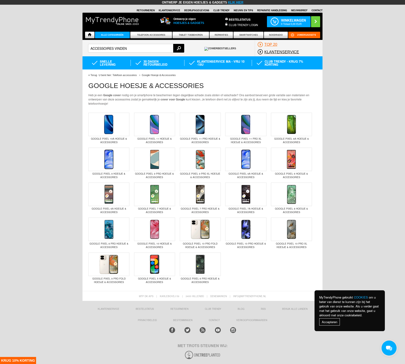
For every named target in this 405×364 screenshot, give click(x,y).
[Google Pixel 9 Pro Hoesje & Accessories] (154, 160)
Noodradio (276, 35)
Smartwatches (248, 35)
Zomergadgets (306, 35)
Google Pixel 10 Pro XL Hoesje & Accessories (291, 245)
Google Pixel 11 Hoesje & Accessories (154, 140)
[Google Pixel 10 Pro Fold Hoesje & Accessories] (200, 230)
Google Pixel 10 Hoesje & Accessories (154, 245)
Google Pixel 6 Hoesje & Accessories (291, 175)
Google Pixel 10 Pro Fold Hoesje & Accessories (200, 245)
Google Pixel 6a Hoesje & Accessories (109, 210)
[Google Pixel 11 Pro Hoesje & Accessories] (200, 125)
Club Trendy (221, 10)
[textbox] (136, 48)
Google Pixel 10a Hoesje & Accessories (109, 140)
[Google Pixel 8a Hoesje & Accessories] (291, 125)
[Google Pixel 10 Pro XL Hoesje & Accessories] (291, 230)
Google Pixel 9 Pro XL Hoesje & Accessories (200, 175)
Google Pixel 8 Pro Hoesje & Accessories (109, 245)
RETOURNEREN (146, 10)
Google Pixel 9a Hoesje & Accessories (246, 175)
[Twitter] (187, 330)
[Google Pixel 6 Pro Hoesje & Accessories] (200, 265)
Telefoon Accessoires (151, 35)
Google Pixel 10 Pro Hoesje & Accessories (246, 245)
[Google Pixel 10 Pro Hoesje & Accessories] (245, 230)
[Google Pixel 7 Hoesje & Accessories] (154, 195)
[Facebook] (172, 330)
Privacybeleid (147, 320)
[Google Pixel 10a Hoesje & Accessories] (108, 125)
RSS (263, 308)
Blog (241, 308)
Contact (316, 10)
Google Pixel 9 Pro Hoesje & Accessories (154, 175)
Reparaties (221, 35)
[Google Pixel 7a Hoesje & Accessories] (245, 195)
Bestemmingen (182, 320)
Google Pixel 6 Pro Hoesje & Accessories (200, 280)
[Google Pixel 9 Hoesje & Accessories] (108, 160)
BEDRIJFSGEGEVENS (196, 10)
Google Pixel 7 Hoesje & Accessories (154, 210)
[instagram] (233, 330)
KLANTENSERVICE (169, 10)
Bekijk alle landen (295, 308)
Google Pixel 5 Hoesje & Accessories (154, 280)
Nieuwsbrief (299, 10)
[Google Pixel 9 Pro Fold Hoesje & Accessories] (108, 265)
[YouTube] (218, 330)
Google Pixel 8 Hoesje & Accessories (291, 210)
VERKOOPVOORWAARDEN (251, 320)
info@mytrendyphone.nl (249, 296)
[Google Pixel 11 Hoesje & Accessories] (154, 125)
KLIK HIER (235, 2)
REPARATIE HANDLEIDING (272, 10)
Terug (93, 75)
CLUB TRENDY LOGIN (243, 25)
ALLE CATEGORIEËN (112, 35)
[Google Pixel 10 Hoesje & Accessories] (154, 230)
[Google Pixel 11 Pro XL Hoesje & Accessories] (245, 125)
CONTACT (214, 320)
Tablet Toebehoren (191, 35)
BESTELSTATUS (240, 19)
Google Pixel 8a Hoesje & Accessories (291, 140)
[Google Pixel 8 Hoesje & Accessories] (291, 195)
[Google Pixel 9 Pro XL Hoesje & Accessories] (200, 160)
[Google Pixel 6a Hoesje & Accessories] (108, 195)
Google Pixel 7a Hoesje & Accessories (246, 210)
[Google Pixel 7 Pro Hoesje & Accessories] (200, 195)
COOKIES (361, 297)
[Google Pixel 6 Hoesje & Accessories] (291, 160)
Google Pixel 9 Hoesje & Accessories (108, 175)
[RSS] (203, 330)
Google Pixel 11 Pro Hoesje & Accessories (200, 140)
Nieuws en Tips (243, 10)
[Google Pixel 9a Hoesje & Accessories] (245, 160)
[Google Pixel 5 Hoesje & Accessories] (154, 265)
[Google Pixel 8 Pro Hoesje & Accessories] (108, 230)
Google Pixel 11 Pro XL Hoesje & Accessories (246, 140)
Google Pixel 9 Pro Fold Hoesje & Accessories (109, 280)
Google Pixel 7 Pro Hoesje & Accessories (200, 210)
